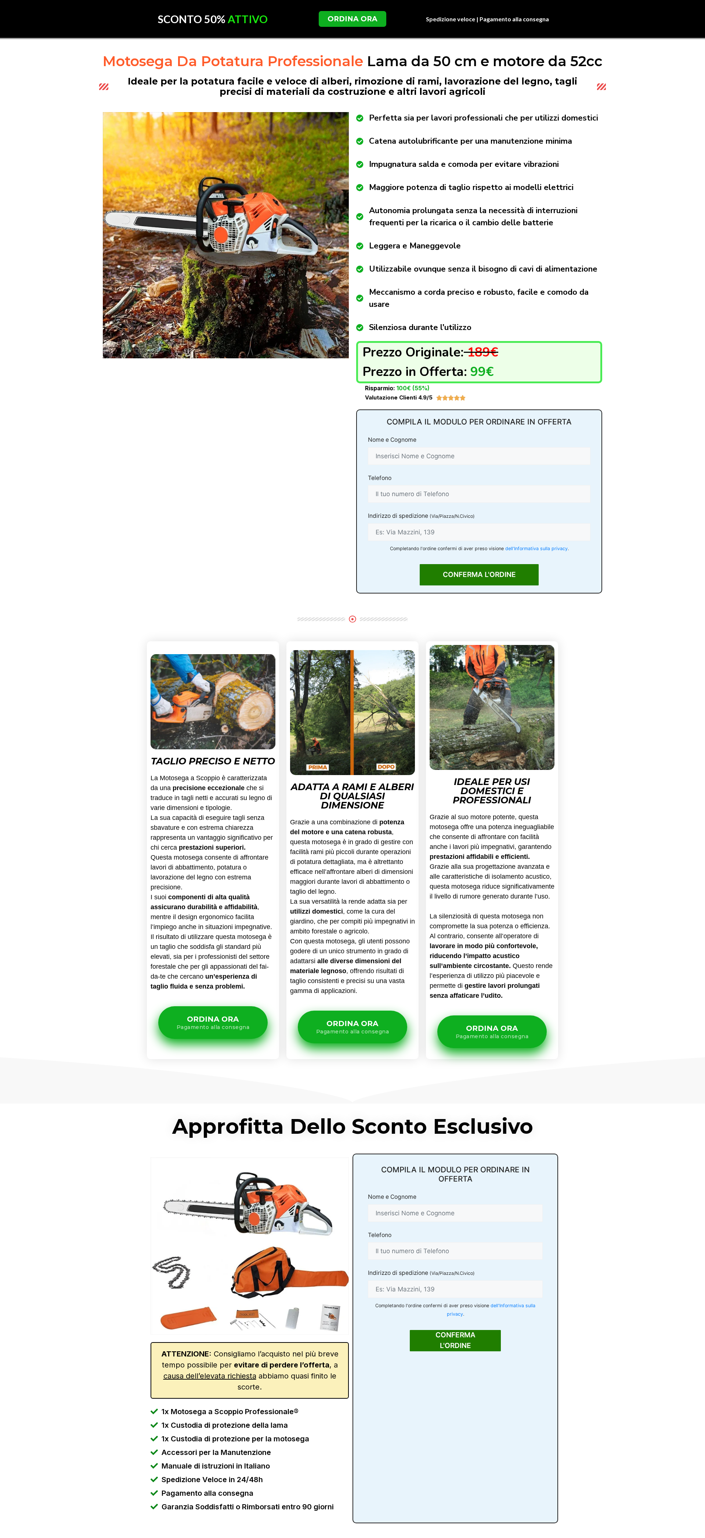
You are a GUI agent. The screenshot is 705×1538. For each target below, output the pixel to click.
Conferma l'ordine (479, 574)
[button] (352, 19)
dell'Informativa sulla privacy (536, 548)
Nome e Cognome (392, 439)
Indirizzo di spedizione (421, 515)
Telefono (379, 477)
